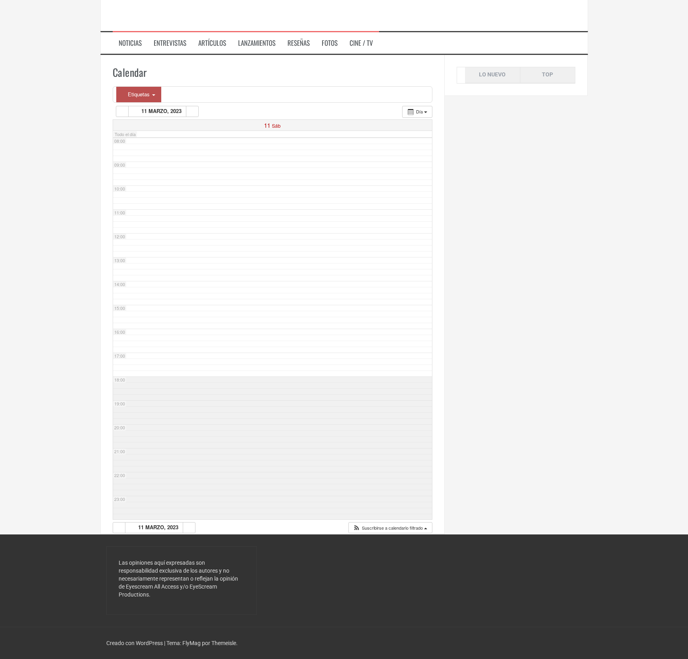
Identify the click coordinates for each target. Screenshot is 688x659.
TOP (547, 74)
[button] (390, 528)
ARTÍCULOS (212, 43)
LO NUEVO (492, 74)
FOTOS (330, 43)
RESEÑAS (298, 43)
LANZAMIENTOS (257, 43)
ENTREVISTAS (170, 43)
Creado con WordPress (135, 643)
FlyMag (191, 643)
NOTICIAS (130, 43)
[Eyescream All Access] (164, 15)
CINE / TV (361, 43)
